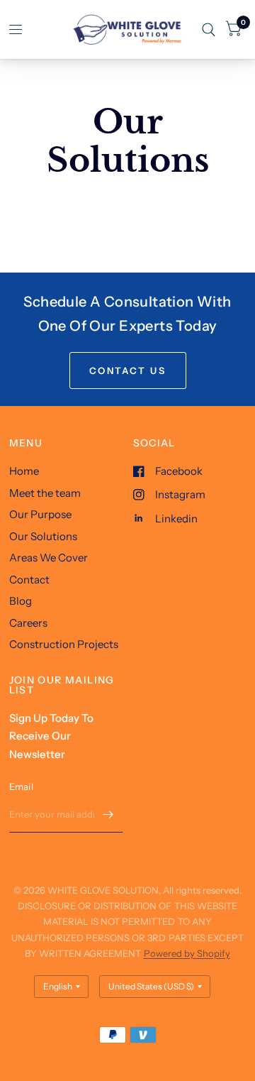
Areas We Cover (48, 557)
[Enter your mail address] (108, 814)
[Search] (208, 29)
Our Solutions (43, 536)
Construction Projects (63, 644)
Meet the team (45, 493)
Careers (28, 623)
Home (24, 471)
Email (21, 786)
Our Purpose (40, 514)
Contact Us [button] (127, 370)
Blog (20, 601)
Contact (29, 579)
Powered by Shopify (187, 953)
